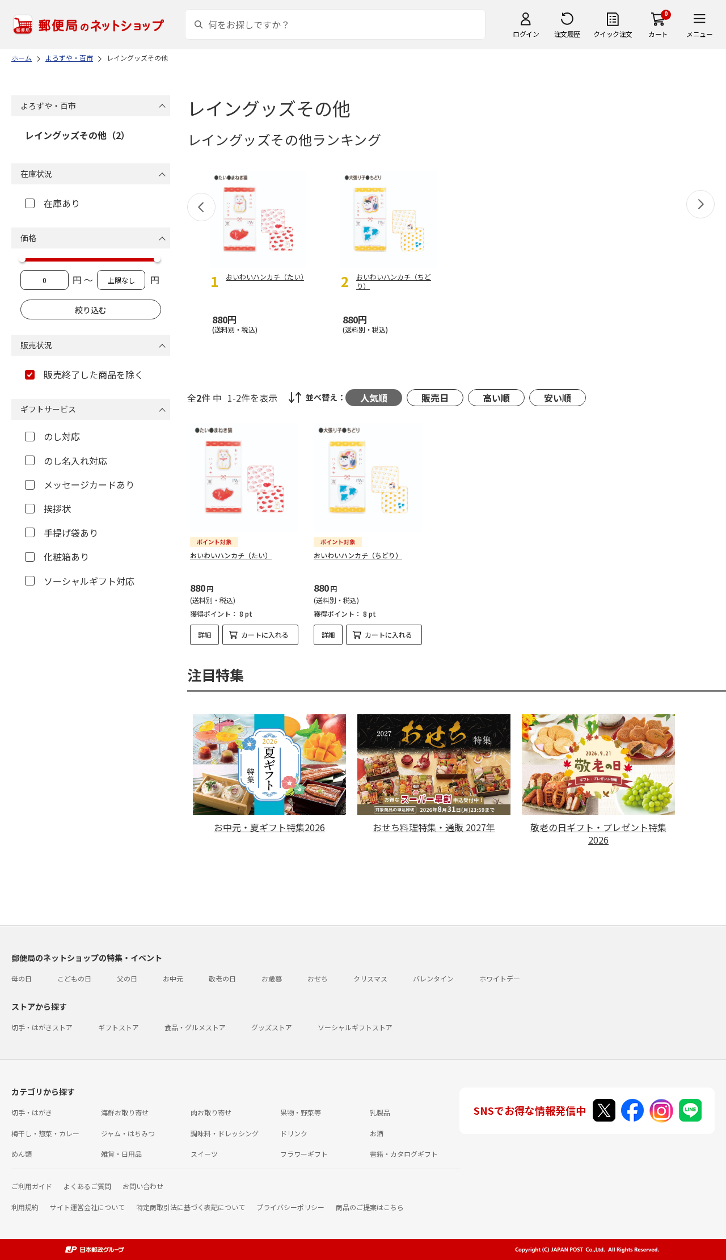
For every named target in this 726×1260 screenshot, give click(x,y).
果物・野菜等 (300, 1112)
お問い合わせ (143, 1186)
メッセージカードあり (89, 484)
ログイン (526, 34)
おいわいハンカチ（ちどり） (358, 555)
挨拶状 (57, 508)
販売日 (435, 397)
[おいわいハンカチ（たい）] (244, 477)
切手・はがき (31, 1112)
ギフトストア (118, 1027)
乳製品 (380, 1112)
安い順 (557, 397)
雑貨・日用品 (121, 1153)
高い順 (496, 397)
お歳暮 (271, 978)
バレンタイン (433, 978)
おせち (317, 978)
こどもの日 (74, 978)
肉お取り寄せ (211, 1112)
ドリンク (293, 1133)
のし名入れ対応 (75, 460)
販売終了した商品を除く (93, 374)
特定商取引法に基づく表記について (190, 1207)
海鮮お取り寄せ (125, 1112)
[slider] (22, 258)
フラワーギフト (304, 1153)
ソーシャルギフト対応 (89, 581)
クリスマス (370, 978)
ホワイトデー (499, 978)
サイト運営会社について (87, 1207)
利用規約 (25, 1207)
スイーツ (204, 1153)
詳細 (205, 634)
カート (658, 34)
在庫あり (62, 203)
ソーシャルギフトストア (355, 1027)
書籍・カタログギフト (404, 1153)
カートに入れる (265, 634)
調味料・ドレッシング (225, 1133)
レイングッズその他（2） (77, 135)
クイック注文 (612, 34)
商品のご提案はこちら (370, 1207)
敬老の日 (222, 978)
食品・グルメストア (195, 1027)
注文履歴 (567, 34)
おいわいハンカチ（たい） (231, 555)
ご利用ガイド (31, 1186)
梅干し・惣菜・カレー (45, 1133)
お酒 (376, 1133)
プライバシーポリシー (290, 1207)
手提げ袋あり (71, 533)
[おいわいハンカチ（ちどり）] (368, 477)
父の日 (127, 978)
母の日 (21, 978)
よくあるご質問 (87, 1186)
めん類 (21, 1153)
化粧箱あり (66, 556)
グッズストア (271, 1027)
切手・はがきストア (42, 1027)
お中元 (173, 978)
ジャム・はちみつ (128, 1133)
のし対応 (62, 436)
